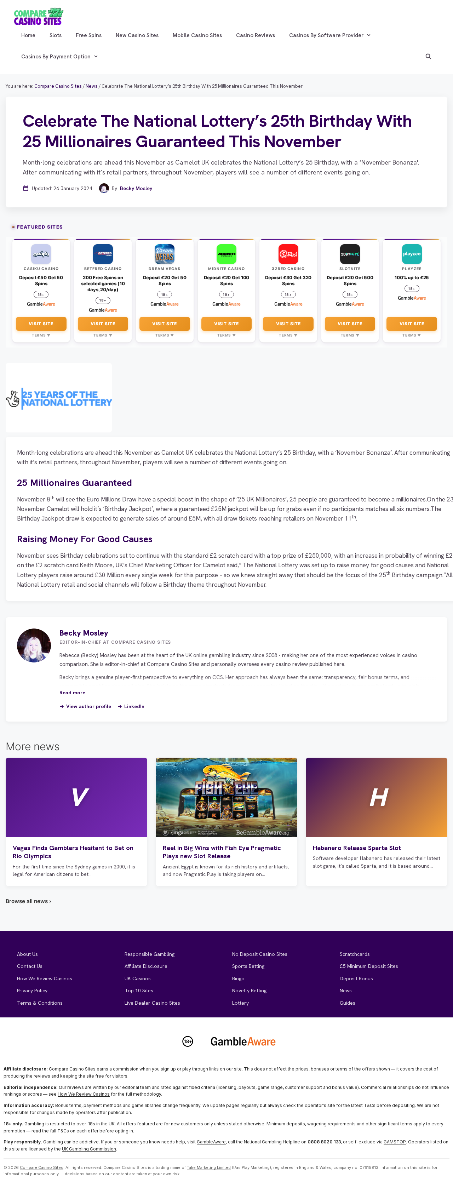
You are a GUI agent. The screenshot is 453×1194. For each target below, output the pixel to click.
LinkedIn (134, 706)
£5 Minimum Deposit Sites (369, 966)
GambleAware (211, 1141)
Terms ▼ (41, 335)
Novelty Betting (249, 990)
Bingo (238, 978)
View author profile (88, 706)
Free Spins (89, 35)
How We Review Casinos (44, 978)
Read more (72, 692)
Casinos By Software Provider (326, 35)
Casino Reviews (255, 35)
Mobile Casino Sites (197, 35)
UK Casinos (138, 978)
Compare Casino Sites (41, 1167)
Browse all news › (28, 901)
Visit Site (41, 323)
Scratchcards (355, 954)
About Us (27, 954)
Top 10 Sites (139, 990)
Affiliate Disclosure (146, 966)
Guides (347, 1003)
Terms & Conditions (40, 1003)
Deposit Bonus (356, 978)
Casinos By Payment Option (56, 56)
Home (28, 35)
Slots (56, 35)
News (346, 990)
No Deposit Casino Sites (259, 954)
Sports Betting (248, 966)
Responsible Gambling (149, 954)
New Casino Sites (137, 35)
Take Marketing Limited (209, 1167)
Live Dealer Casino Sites (152, 1003)
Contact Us (29, 966)
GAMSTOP (395, 1141)
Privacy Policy (32, 990)
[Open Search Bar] (428, 56)
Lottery (240, 1003)
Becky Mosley (136, 188)
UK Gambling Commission (89, 1149)
